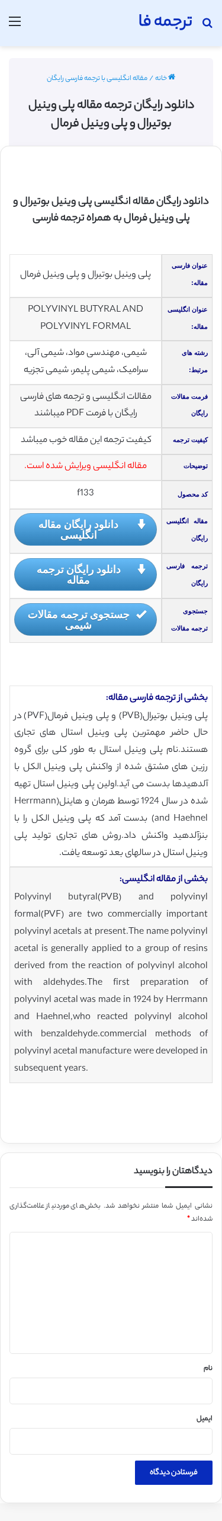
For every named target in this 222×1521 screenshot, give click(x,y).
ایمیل (205, 1419)
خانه (161, 79)
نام (208, 1369)
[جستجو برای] (207, 27)
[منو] (15, 27)
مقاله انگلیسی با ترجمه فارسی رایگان (97, 79)
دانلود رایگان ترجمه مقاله (79, 574)
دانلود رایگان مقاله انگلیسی (78, 529)
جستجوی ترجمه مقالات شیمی (79, 619)
